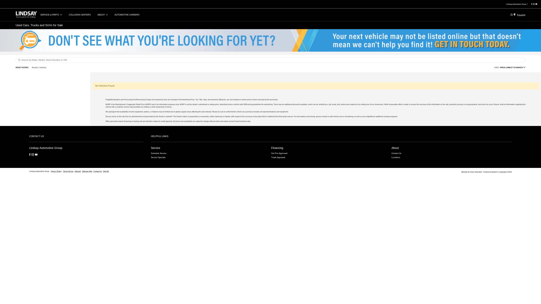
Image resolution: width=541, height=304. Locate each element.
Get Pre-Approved (279, 153)
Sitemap (78, 171)
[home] (512, 14)
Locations (396, 157)
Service (155, 147)
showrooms (378, 104)
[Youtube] (536, 4)
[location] (515, 14)
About (395, 147)
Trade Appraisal (278, 157)
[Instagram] (534, 4)
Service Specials (158, 157)
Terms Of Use (68, 171)
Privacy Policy (56, 171)
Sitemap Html (87, 171)
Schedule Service (158, 153)
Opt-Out (106, 171)
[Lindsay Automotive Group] (26, 14)
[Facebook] (531, 4)
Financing (277, 147)
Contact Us (396, 153)
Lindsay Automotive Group (39, 171)
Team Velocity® (476, 172)
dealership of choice (164, 107)
